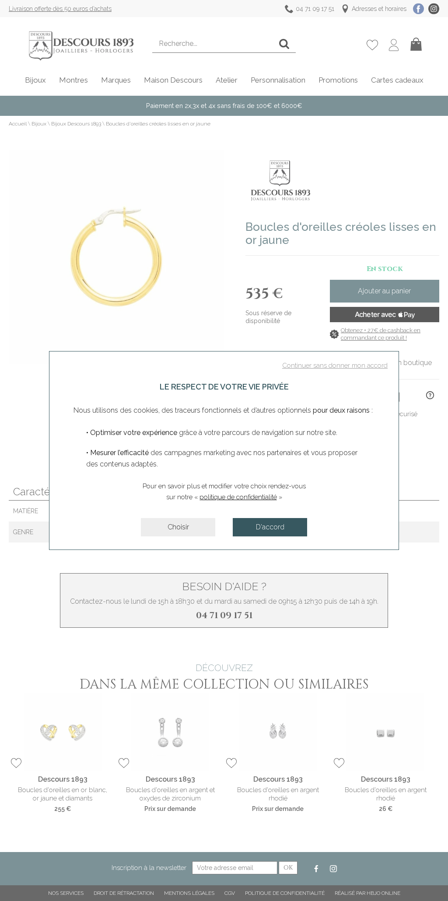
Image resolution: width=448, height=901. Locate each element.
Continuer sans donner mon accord (335, 365)
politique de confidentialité (238, 497)
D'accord (270, 527)
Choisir (178, 527)
